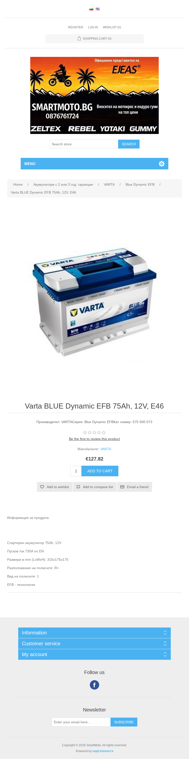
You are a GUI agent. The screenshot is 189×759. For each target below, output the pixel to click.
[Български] (91, 9)
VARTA (105, 449)
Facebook (94, 685)
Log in (93, 27)
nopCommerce (103, 751)
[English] (98, 9)
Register (75, 27)
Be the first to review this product (94, 439)
